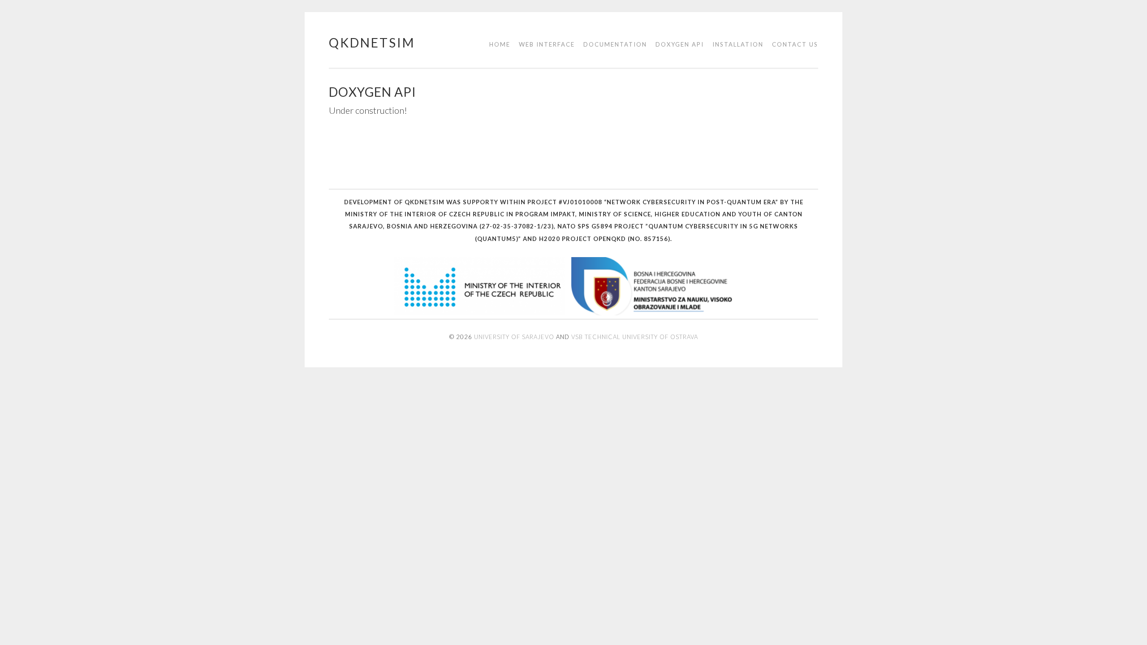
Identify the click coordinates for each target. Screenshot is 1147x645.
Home (499, 44)
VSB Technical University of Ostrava (634, 336)
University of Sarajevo (514, 336)
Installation (737, 44)
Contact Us (795, 44)
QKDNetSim (372, 42)
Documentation (615, 44)
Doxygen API (679, 44)
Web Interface (547, 44)
